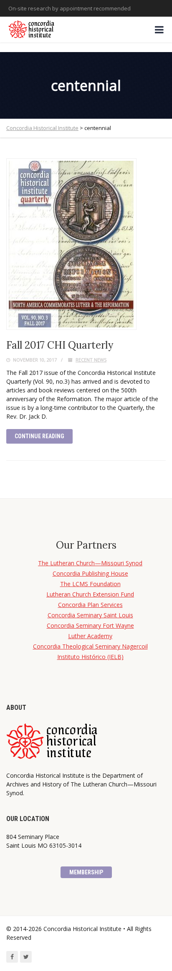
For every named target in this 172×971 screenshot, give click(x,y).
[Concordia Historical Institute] (32, 29)
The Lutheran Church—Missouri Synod (90, 563)
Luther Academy (90, 636)
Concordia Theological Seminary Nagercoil (90, 646)
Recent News (91, 360)
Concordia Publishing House (90, 573)
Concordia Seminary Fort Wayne (90, 625)
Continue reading (39, 436)
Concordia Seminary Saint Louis (90, 615)
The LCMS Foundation (90, 584)
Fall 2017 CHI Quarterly (59, 345)
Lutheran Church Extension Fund (90, 594)
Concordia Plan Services (90, 605)
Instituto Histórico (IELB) (90, 657)
